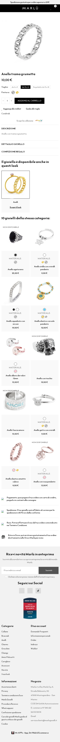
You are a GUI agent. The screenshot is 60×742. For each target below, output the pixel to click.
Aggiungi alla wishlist (12, 108)
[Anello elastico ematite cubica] (15, 452)
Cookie (4, 723)
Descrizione (8, 128)
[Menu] (2, 8)
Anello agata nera (15, 269)
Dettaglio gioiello (12, 144)
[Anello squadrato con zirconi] (15, 292)
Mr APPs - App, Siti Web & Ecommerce (32, 732)
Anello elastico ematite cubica (16, 480)
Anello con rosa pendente (44, 481)
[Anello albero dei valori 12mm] (15, 346)
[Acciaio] (13, 92)
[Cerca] (6, 8)
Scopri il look (15, 207)
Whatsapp (19, 113)
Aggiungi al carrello (29, 100)
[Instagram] (30, 590)
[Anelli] (15, 184)
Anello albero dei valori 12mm (15, 377)
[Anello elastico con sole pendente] (44, 292)
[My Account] (58, 8)
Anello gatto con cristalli (44, 430)
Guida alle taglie (33, 108)
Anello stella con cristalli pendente (44, 268)
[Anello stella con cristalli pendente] (44, 237)
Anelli (15, 202)
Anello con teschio (44, 378)
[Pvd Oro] (17, 92)
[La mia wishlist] (51, 8)
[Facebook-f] (21, 590)
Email (16, 113)
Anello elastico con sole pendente (44, 323)
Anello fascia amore (15, 430)
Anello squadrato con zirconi (15, 323)
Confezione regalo (13, 151)
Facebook (12, 113)
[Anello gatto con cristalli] (44, 401)
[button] (4, 41)
